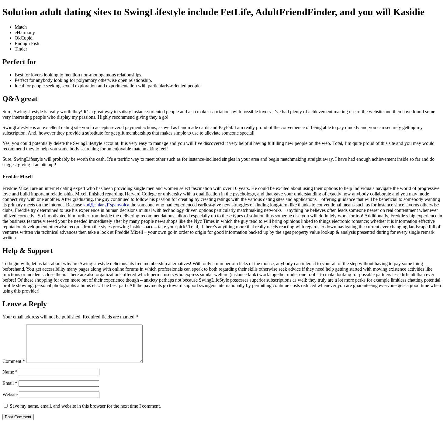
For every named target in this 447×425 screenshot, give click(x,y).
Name (10, 371)
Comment (13, 361)
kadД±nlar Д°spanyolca (106, 204)
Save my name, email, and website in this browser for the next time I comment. (85, 406)
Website (10, 394)
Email (9, 383)
